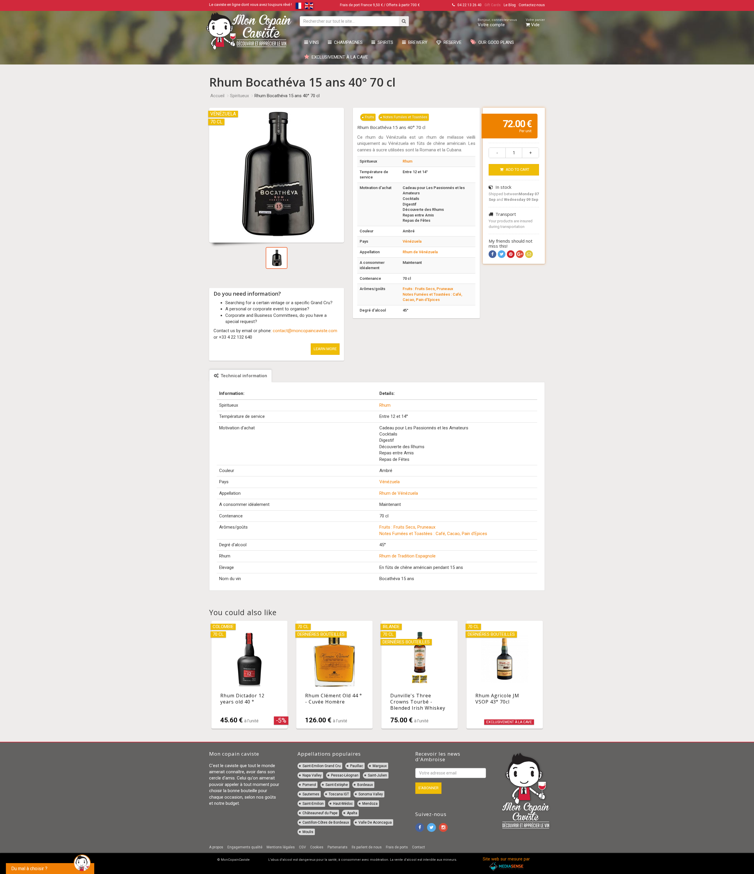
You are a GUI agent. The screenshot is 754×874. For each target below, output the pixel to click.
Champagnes (347, 42)
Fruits (369, 117)
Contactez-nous (532, 5)
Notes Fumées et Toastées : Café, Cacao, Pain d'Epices (433, 533)
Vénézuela (412, 241)
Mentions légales (281, 847)
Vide (535, 22)
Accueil (217, 95)
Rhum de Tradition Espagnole (407, 556)
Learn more (325, 349)
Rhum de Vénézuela (420, 252)
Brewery (416, 42)
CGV (302, 847)
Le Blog (510, 5)
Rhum (407, 161)
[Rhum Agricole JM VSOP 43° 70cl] (505, 675)
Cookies (316, 847)
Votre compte (497, 22)
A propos (216, 847)
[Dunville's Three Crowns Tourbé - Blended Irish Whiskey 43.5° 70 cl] (419, 675)
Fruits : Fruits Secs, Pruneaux (428, 289)
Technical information (243, 375)
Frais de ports (397, 847)
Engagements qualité (244, 847)
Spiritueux (239, 95)
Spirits (384, 42)
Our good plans (495, 42)
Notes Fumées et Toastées (405, 117)
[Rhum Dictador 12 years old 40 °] (249, 675)
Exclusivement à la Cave (338, 57)
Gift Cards (493, 5)
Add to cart (517, 169)
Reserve (451, 42)
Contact (418, 847)
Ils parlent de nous (367, 847)
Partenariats (338, 847)
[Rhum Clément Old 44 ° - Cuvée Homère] (334, 675)
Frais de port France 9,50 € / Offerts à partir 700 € (380, 5)
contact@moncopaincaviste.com (305, 330)
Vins (313, 42)
